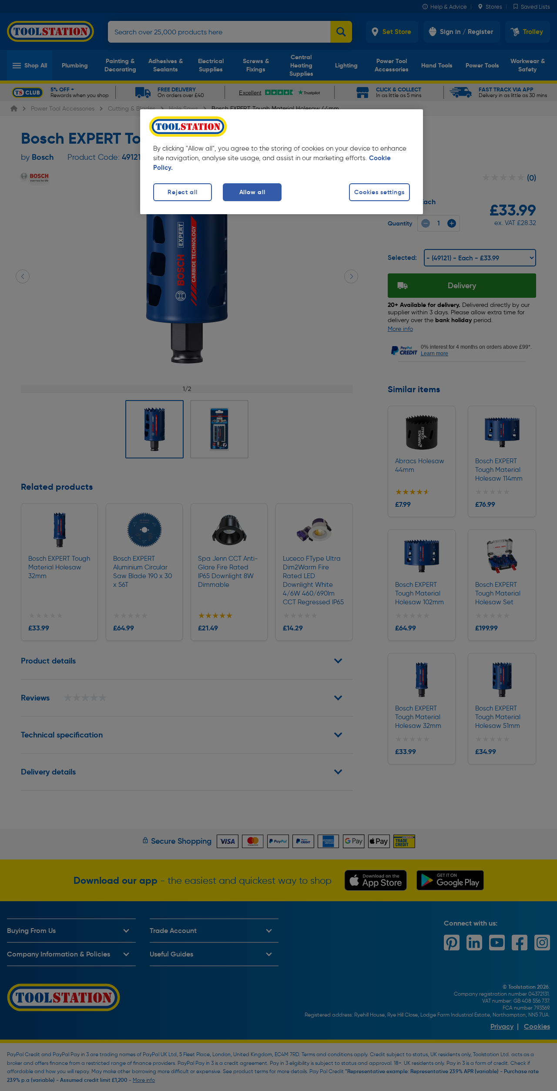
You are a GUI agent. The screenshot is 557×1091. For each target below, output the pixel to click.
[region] (281, 161)
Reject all (182, 192)
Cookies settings (379, 192)
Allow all (252, 192)
